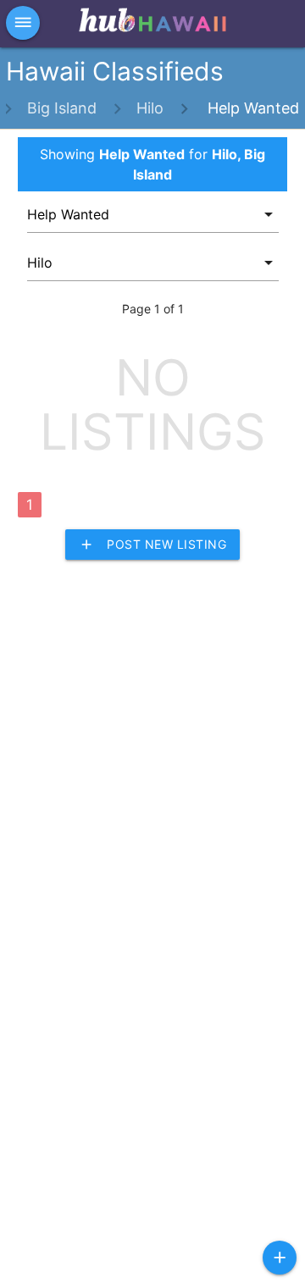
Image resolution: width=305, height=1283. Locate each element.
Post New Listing (152, 544)
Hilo (150, 108)
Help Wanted (251, 108)
